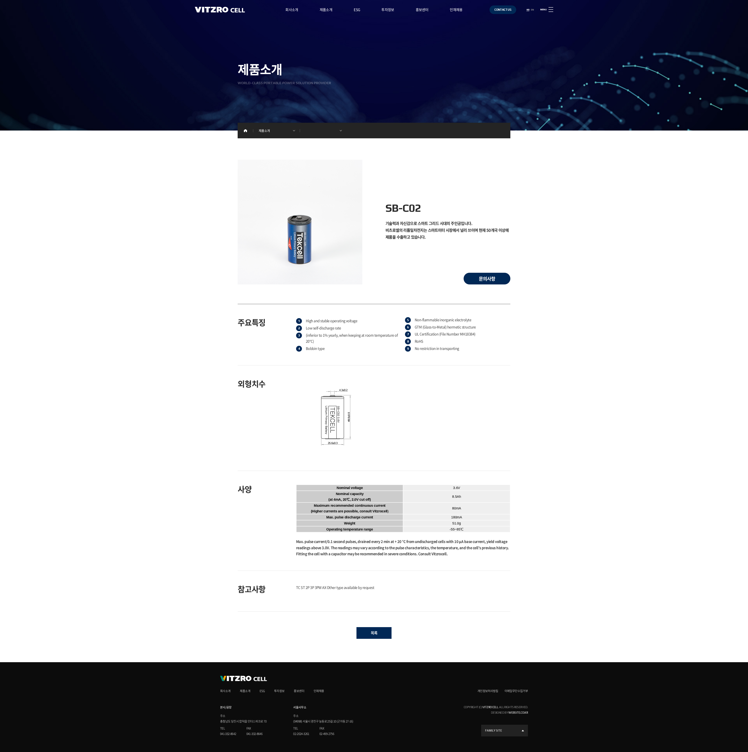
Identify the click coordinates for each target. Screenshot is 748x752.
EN (532, 9)
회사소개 (291, 9)
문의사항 (487, 278)
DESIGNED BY (509, 712)
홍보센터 (422, 9)
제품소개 (326, 9)
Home (245, 130)
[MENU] (551, 9)
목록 (374, 633)
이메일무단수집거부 (516, 691)
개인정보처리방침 (487, 691)
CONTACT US (502, 9)
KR (528, 9)
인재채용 (456, 9)
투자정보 (387, 9)
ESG (357, 9)
